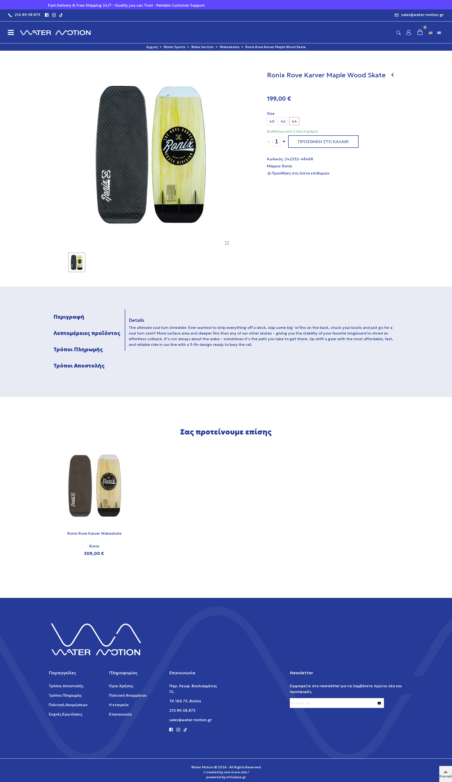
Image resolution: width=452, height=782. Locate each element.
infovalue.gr (236, 777)
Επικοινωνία (120, 714)
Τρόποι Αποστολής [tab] (79, 366)
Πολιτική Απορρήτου (128, 695)
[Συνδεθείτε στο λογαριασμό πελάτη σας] (408, 32)
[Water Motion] (55, 32)
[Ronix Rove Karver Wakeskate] (392, 74)
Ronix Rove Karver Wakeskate (94, 533)
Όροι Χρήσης (121, 685)
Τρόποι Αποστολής (66, 685)
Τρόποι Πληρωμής (65, 695)
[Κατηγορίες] (9, 32)
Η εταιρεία (119, 704)
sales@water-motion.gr (422, 14)
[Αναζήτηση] (398, 32)
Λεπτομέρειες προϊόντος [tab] (86, 333)
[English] (431, 32)
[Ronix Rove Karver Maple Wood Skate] (227, 243)
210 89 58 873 (27, 14)
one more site (235, 772)
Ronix (287, 166)
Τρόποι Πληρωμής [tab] (78, 349)
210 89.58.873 (182, 710)
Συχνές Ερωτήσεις (65, 714)
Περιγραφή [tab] (68, 317)
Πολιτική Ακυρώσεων (68, 704)
